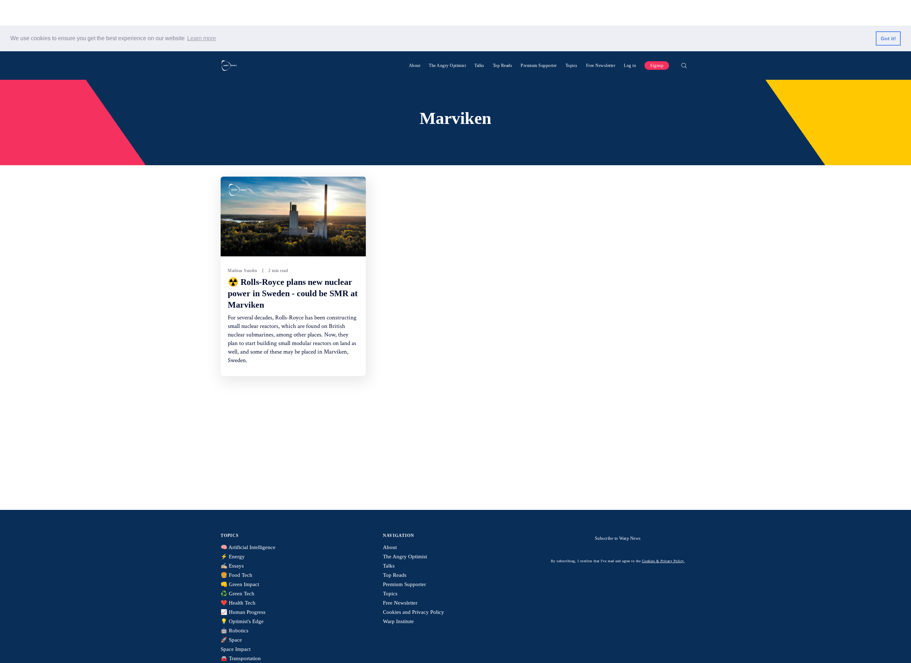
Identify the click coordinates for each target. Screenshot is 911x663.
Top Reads (502, 65)
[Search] (684, 65)
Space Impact (236, 649)
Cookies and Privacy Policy (413, 612)
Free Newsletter (601, 65)
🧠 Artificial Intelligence (248, 547)
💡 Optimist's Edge (242, 621)
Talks (479, 65)
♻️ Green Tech (237, 593)
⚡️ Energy (233, 556)
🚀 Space (231, 640)
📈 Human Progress (243, 612)
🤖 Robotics (234, 630)
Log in (630, 65)
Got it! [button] (888, 38)
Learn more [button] (201, 38)
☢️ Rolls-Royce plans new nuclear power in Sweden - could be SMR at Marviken (293, 293)
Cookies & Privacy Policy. (663, 561)
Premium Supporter (539, 65)
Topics (571, 65)
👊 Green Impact (240, 584)
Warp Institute (398, 621)
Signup (656, 65)
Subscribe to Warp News (618, 538)
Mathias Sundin (242, 270)
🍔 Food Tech (236, 575)
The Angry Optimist (447, 65)
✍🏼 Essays (232, 566)
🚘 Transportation (241, 658)
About (415, 65)
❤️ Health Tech (238, 603)
